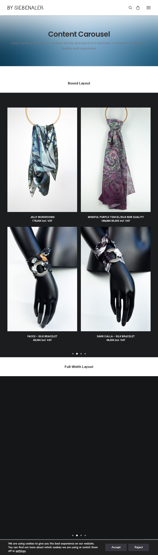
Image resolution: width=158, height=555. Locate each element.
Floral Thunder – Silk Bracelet (24, 517)
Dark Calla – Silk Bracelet (116, 336)
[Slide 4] (85, 354)
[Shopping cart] (136, 7)
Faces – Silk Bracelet (42, 336)
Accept (116, 547)
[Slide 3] (81, 354)
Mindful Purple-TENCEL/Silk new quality (116, 217)
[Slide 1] (73, 354)
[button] (148, 7)
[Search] (128, 7)
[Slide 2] (77, 354)
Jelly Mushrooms (42, 217)
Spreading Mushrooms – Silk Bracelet (60, 517)
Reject (139, 547)
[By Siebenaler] (25, 8)
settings (21, 551)
